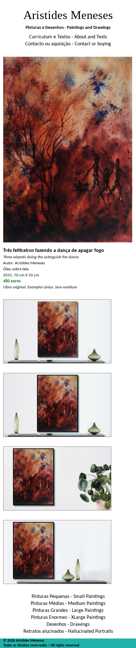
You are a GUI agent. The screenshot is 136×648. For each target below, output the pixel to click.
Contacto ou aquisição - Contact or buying (68, 44)
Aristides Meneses (68, 15)
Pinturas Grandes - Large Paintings (68, 610)
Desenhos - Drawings (68, 624)
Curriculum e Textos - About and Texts (68, 37)
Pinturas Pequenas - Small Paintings (68, 596)
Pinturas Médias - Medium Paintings (68, 603)
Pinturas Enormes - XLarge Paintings (68, 617)
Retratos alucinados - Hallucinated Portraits (68, 631)
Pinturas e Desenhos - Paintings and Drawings (68, 27)
